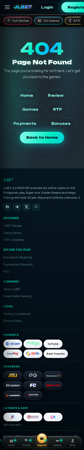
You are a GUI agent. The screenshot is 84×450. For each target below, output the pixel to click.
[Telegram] (17, 207)
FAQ (6, 271)
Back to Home (42, 137)
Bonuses (61, 123)
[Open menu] (7, 7)
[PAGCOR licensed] (12, 417)
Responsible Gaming (17, 296)
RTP (57, 109)
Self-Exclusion (12, 425)
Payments (24, 123)
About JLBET (11, 289)
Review (56, 95)
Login (47, 7)
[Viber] (36, 207)
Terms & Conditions (16, 314)
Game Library (12, 233)
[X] (26, 207)
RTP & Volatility (13, 240)
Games (30, 109)
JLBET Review (12, 226)
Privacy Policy (13, 321)
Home (26, 95)
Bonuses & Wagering (17, 257)
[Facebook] (7, 207)
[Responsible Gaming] (33, 417)
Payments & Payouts (17, 264)
